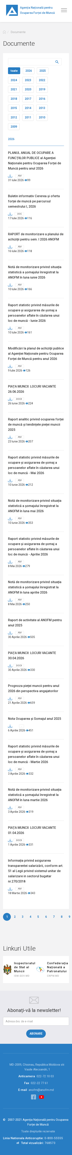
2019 (42, 89)
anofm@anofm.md (41, 1090)
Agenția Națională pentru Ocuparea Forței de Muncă (37, 10)
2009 (14, 126)
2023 (28, 80)
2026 (28, 70)
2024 (14, 80)
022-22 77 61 (39, 1083)
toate (14, 70)
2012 (14, 117)
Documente (18, 32)
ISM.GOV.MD (22, 975)
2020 (28, 89)
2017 (28, 98)
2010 (42, 117)
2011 (28, 117)
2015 (14, 108)
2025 (42, 70)
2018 (14, 98)
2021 (14, 89)
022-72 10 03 (45, 1076)
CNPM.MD (53, 975)
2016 (42, 98)
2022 (42, 80)
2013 (42, 108)
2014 (28, 108)
